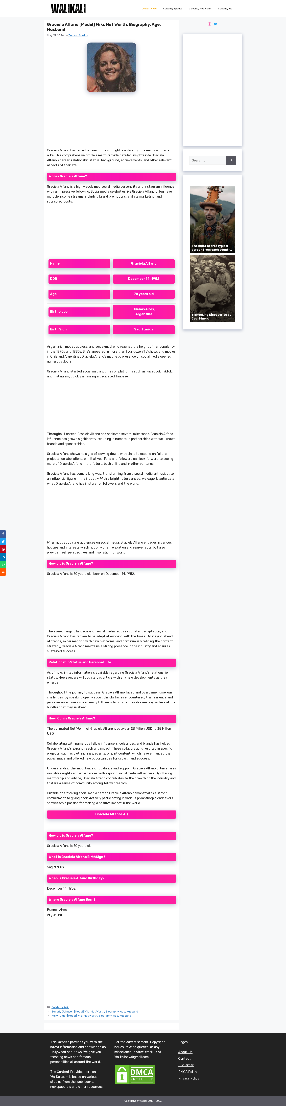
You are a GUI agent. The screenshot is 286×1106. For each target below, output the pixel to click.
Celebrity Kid (225, 8)
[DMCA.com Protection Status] (135, 1084)
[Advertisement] (111, 122)
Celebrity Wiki (149, 8)
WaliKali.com (59, 1077)
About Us (185, 1052)
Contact (184, 1058)
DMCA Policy (187, 1072)
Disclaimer (186, 1065)
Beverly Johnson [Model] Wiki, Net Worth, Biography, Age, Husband (94, 1011)
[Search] (231, 160)
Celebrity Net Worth (200, 8)
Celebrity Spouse (172, 8)
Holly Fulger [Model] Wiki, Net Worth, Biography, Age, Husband (91, 1015)
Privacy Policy (188, 1078)
